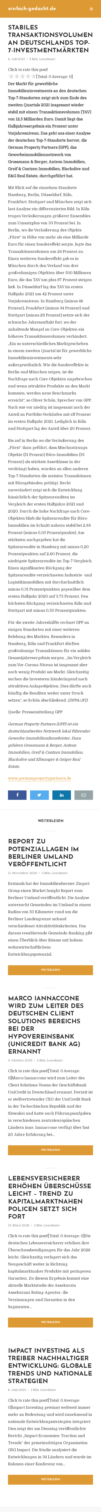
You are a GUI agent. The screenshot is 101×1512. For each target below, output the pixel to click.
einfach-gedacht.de (32, 8)
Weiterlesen (50, 970)
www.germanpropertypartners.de (39, 778)
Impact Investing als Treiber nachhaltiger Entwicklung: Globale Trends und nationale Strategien (50, 1366)
